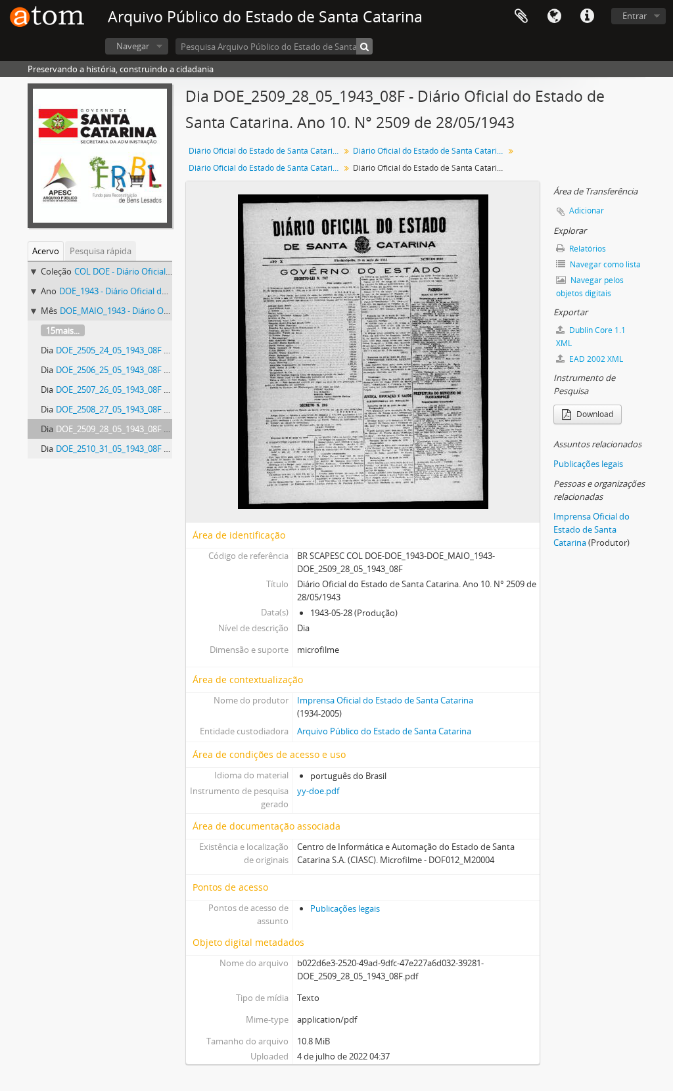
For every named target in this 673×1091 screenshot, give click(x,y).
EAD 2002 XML (595, 359)
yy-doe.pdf (318, 791)
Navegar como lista (604, 264)
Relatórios (586, 248)
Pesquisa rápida (100, 251)
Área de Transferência (521, 16)
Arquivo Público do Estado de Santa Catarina (384, 731)
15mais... (63, 330)
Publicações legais (345, 908)
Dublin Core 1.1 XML (591, 336)
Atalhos (586, 16)
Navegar (132, 46)
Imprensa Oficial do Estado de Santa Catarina (385, 700)
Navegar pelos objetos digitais (590, 287)
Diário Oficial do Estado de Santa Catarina (265, 150)
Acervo (45, 251)
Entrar (634, 16)
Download (593, 414)
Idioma (554, 16)
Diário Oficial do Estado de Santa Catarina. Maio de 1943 (266, 167)
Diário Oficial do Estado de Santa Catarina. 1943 (430, 150)
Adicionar (586, 210)
